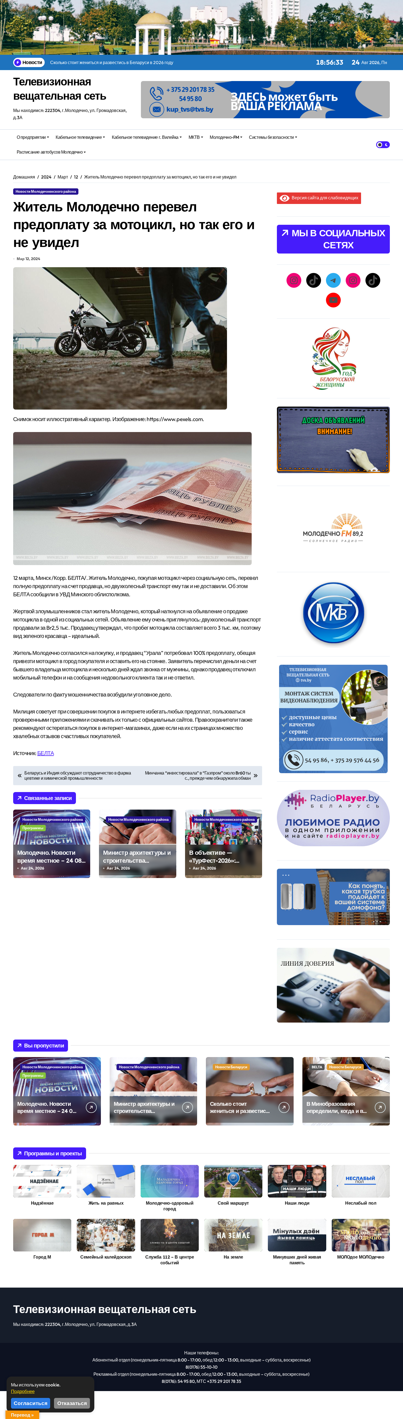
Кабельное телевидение (79, 137)
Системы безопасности (271, 137)
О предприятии (31, 137)
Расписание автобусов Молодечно (50, 152)
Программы (32, 828)
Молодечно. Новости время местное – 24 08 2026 (49, 860)
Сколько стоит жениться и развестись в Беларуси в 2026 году (239, 1110)
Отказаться (72, 1403)
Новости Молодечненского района (46, 191)
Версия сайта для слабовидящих (324, 197)
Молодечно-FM (224, 137)
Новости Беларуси (231, 1067)
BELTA (317, 1067)
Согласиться (30, 1403)
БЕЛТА (45, 753)
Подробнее (23, 1391)
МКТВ (194, 137)
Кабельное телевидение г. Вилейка (145, 137)
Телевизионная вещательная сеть (105, 1309)
